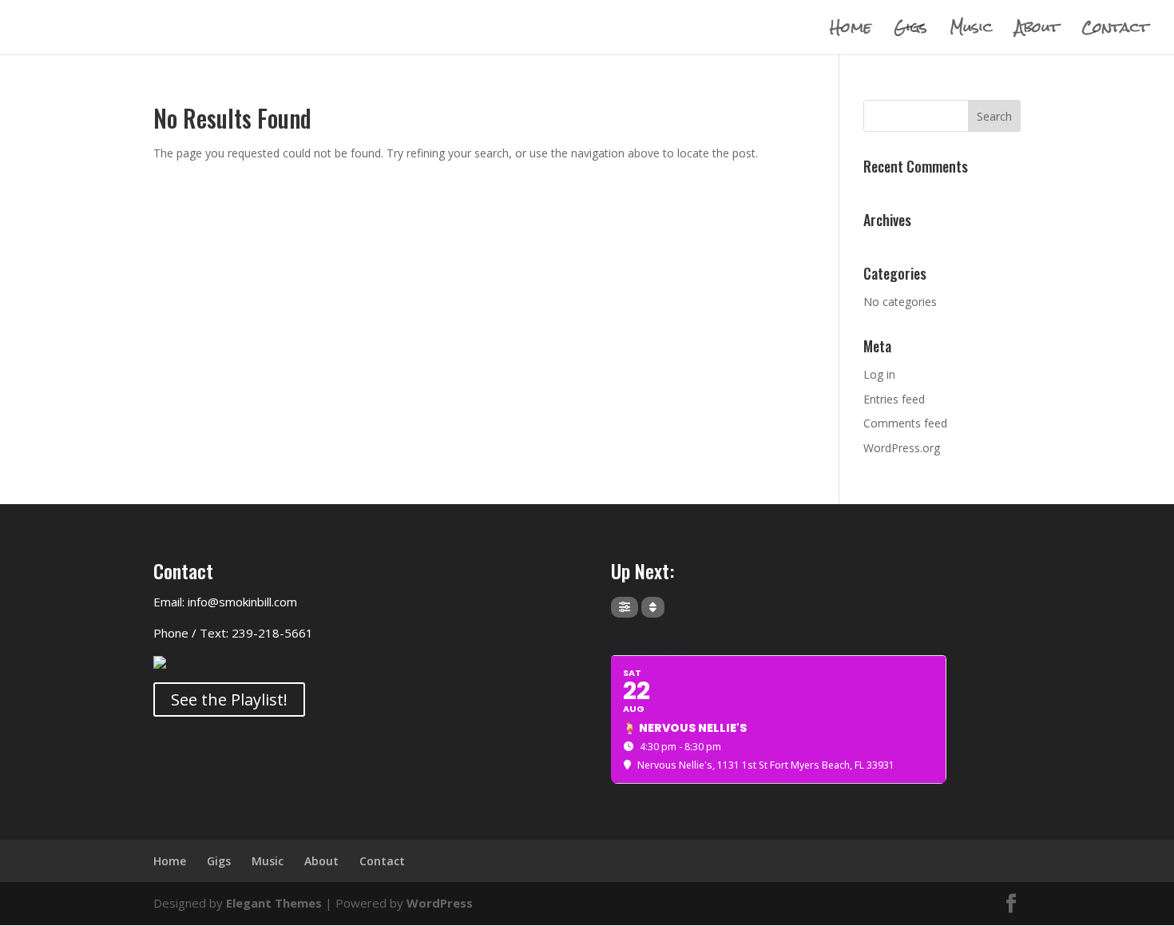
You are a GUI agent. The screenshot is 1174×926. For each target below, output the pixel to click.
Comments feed (905, 423)
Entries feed (894, 399)
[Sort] (652, 607)
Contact (1114, 32)
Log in (879, 374)
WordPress (440, 903)
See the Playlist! (229, 699)
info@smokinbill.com (242, 602)
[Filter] (624, 607)
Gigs (910, 32)
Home (850, 32)
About (1037, 32)
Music (971, 32)
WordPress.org (901, 447)
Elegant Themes (274, 903)
